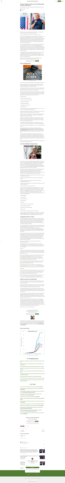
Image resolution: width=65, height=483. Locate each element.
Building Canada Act (36, 294)
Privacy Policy (37, 469)
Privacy (33, 478)
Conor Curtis (24, 465)
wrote (29, 86)
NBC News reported (24, 253)
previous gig (22, 45)
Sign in (63, 1)
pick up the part (36, 125)
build (23, 297)
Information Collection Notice (32, 469)
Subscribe (59, 1)
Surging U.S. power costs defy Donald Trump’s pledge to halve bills (30, 398)
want (29, 297)
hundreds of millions (34, 230)
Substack (29, 481)
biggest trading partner (32, 38)
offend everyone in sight (30, 45)
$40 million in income (28, 252)
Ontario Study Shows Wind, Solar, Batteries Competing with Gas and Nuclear (32, 366)
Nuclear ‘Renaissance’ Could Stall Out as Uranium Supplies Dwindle (30, 376)
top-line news (40, 187)
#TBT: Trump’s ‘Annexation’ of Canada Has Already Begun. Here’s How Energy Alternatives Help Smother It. (29, 450)
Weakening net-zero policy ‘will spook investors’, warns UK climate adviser (31, 388)
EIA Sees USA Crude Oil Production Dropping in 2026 (28, 396)
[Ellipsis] (44, 442)
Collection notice (38, 478)
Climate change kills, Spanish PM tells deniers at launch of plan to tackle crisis (32, 401)
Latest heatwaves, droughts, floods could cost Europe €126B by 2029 (31, 403)
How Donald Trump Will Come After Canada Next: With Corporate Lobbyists (29, 456)
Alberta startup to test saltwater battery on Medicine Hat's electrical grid (31, 407)
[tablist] (23, 435)
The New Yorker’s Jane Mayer (35, 256)
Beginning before (22, 36)
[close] (39, 457)
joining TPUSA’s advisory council (32, 265)
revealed (28, 244)
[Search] (55, 1)
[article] (32, 452)
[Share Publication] (56, 1)
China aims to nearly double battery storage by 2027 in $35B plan (30, 405)
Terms (35, 478)
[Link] (19, 63)
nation (27, 297)
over (23, 163)
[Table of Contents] (0, 241)
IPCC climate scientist (36, 190)
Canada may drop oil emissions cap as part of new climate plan (30, 386)
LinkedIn (37, 355)
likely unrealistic (24, 188)
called (21, 236)
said (39, 111)
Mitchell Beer (23, 9)
